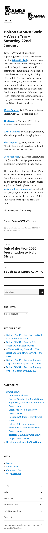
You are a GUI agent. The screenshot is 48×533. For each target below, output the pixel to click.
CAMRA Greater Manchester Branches (19, 525)
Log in (9, 463)
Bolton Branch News (12, 230)
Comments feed (14, 470)
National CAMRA (12, 511)
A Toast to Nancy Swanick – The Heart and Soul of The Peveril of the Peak (24, 353)
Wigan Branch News (19, 438)
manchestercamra (15, 228)
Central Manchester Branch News (26, 399)
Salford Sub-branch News (22, 424)
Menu (8, 20)
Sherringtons (11, 142)
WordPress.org (13, 474)
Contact (8, 517)
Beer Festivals (11, 504)
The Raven (9, 121)
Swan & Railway (12, 131)
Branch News (13, 392)
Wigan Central (19, 60)
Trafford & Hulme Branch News (25, 435)
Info (6, 492)
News (6, 486)
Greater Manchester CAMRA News (23, 442)
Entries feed (12, 466)
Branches (8, 498)
